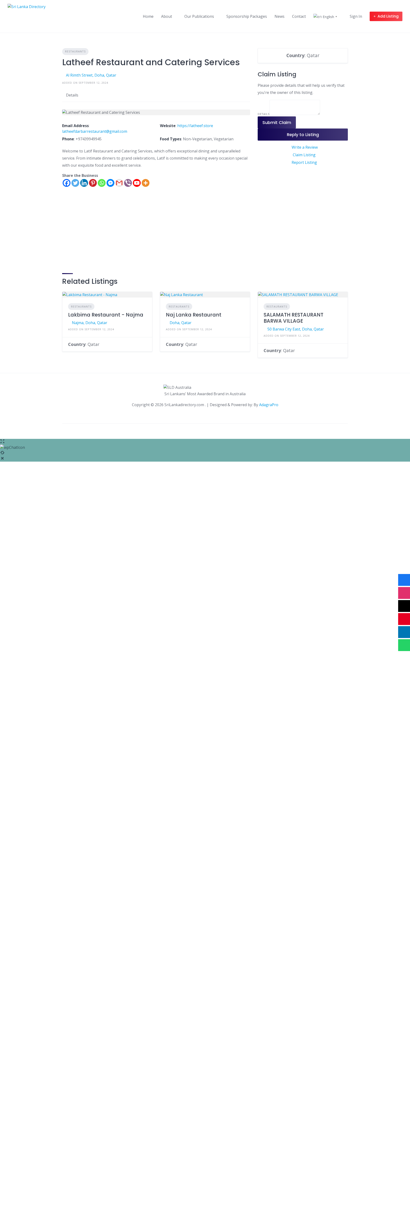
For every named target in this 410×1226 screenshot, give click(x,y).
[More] (145, 183)
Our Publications (199, 16)
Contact (299, 16)
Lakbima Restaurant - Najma (105, 314)
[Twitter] (75, 183)
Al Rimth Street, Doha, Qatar (91, 75)
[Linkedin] (84, 183)
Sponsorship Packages (246, 16)
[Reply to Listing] (145, 344)
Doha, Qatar (180, 322)
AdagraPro (268, 404)
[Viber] (128, 183)
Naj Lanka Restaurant (193, 314)
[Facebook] (66, 183)
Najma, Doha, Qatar (89, 322)
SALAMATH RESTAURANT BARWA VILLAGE (293, 317)
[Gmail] (119, 183)
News (279, 16)
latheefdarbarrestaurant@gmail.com (94, 131)
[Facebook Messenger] (110, 183)
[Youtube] (137, 183)
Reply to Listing (303, 135)
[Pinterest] (93, 183)
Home (148, 16)
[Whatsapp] (102, 183)
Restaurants (75, 51)
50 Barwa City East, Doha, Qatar (295, 329)
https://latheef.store (195, 125)
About (166, 16)
